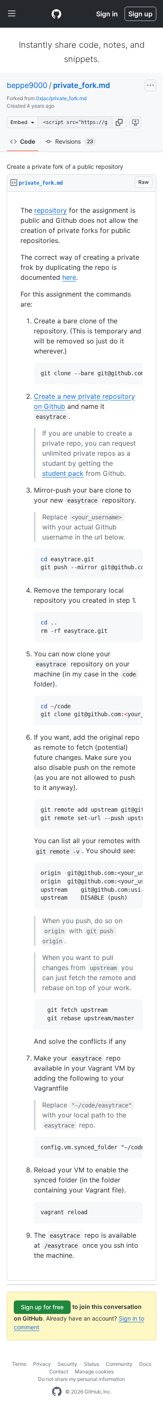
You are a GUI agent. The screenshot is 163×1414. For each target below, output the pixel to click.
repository (50, 210)
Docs (145, 1364)
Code (27, 141)
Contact (58, 1371)
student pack (63, 473)
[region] (81, 736)
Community (119, 1364)
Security (67, 1364)
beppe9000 (27, 85)
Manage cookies (94, 1371)
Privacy (42, 1364)
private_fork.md (81, 85)
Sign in (107, 14)
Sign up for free (42, 1307)
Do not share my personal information (81, 1379)
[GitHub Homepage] (57, 1391)
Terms (19, 1364)
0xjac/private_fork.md (61, 98)
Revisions (74, 141)
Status (91, 1364)
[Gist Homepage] (56, 14)
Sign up (140, 14)
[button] (119, 122)
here (69, 277)
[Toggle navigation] (12, 13)
